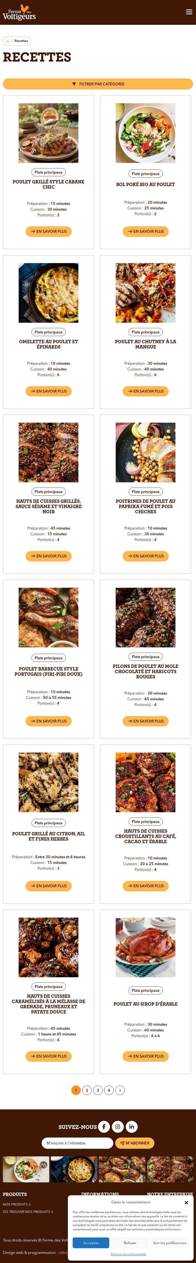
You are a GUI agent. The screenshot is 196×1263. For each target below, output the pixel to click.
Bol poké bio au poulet (145, 184)
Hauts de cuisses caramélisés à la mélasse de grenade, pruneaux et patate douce (48, 1003)
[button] (186, 1202)
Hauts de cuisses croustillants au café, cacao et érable (145, 836)
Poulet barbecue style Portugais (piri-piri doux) (49, 671)
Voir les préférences (169, 1243)
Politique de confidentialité (128, 1254)
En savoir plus (51, 231)
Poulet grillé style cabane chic (48, 184)
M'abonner (137, 1143)
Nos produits (15, 1204)
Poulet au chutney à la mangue (145, 344)
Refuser (130, 1243)
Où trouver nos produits (26, 1212)
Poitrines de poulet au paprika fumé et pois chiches (145, 506)
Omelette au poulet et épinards (48, 344)
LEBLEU (65, 1253)
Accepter (91, 1243)
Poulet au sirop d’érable (146, 1004)
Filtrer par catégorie (101, 84)
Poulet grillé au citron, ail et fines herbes (48, 836)
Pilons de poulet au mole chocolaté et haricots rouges (145, 671)
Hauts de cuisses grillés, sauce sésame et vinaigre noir (49, 506)
